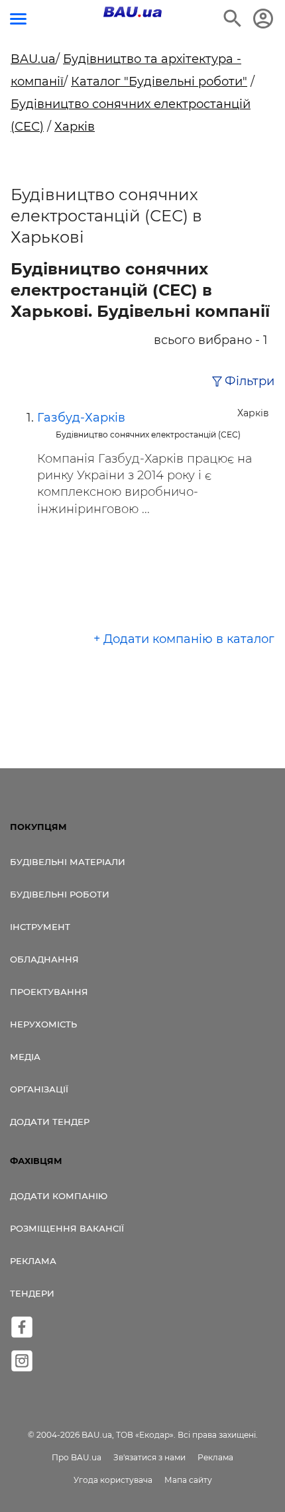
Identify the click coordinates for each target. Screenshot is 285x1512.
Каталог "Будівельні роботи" (159, 81)
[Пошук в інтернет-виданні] (233, 18)
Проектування (49, 991)
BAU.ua (33, 59)
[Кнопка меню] (18, 19)
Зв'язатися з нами (149, 1457)
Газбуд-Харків (81, 417)
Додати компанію (58, 1196)
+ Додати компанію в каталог (183, 639)
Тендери (32, 1293)
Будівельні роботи (59, 894)
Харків (74, 126)
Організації (39, 1089)
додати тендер (49, 1121)
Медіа (25, 1056)
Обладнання (44, 959)
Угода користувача (113, 1480)
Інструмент (40, 926)
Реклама (33, 1260)
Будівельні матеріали (67, 861)
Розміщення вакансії (67, 1228)
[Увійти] (263, 18)
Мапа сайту (188, 1480)
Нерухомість (43, 1024)
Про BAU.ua (76, 1457)
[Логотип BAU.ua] (132, 12)
